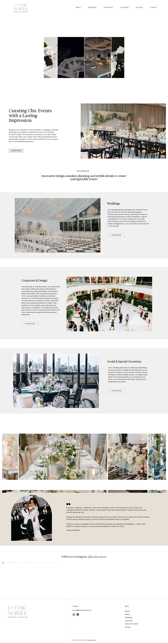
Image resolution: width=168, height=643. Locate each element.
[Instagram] (73, 614)
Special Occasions (131, 624)
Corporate (129, 621)
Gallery (127, 614)
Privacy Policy (91, 640)
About (127, 611)
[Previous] (16, 251)
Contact (128, 627)
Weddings (128, 617)
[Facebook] (77, 614)
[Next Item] (162, 463)
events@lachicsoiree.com (81, 610)
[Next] (19, 251)
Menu (127, 606)
